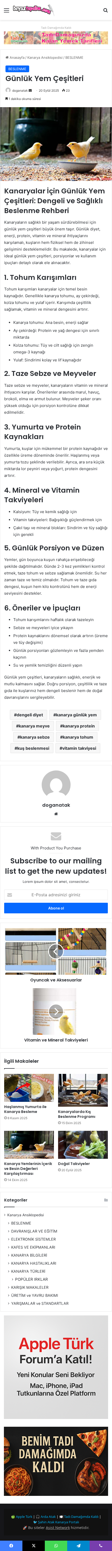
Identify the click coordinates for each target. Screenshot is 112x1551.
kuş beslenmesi (33, 748)
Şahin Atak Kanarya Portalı (58, 1522)
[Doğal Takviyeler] (83, 1145)
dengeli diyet (30, 714)
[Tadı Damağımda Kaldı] (56, 37)
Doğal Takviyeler (74, 1163)
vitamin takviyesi (79, 748)
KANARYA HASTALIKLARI (33, 1263)
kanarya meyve (34, 726)
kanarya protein (79, 726)
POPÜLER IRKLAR (31, 1279)
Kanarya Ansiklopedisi (45, 57)
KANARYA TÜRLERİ (28, 1271)
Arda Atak (48, 1516)
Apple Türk (24, 1516)
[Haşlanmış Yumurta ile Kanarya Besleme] (29, 1088)
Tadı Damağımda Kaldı (81, 1516)
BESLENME (74, 57)
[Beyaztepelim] (34, 10)
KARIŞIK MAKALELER (29, 1287)
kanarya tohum (78, 737)
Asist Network (58, 1527)
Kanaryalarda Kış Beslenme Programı (76, 1114)
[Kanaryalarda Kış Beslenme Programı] (83, 1090)
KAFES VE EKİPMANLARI (33, 1247)
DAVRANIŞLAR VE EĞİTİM (34, 1231)
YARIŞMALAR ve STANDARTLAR (40, 1303)
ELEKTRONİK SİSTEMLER (33, 1239)
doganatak (20, 90)
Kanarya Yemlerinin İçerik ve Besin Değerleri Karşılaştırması (28, 1168)
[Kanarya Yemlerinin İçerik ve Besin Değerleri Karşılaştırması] (29, 1145)
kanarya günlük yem (76, 714)
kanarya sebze (35, 737)
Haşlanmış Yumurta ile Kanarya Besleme (25, 1109)
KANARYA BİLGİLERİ (29, 1255)
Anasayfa (16, 57)
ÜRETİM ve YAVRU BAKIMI (34, 1295)
